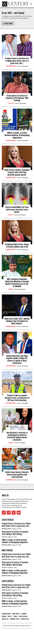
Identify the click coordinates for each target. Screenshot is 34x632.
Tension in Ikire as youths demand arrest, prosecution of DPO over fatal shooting (17, 397)
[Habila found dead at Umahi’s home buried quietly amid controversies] (17, 460)
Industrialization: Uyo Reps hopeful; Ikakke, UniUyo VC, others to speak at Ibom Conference (17, 359)
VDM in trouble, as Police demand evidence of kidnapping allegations (17, 135)
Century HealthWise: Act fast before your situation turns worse (17, 209)
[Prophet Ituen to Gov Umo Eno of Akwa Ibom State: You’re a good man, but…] (17, 46)
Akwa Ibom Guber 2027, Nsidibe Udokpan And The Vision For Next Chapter (17, 321)
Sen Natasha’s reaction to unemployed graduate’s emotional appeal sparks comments (17, 436)
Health (11, 215)
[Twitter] (14, 513)
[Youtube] (19, 513)
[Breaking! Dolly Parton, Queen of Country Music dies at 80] (17, 232)
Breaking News (10, 66)
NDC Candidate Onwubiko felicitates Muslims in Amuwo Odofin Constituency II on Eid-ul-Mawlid (17, 282)
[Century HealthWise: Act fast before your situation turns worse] (17, 195)
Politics (10, 103)
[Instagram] (9, 513)
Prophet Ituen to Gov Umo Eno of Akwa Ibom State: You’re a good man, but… (17, 60)
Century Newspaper (22, 66)
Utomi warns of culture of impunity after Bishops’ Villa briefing (17, 98)
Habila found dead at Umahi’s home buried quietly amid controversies (17, 474)
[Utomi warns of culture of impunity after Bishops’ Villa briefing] (17, 83)
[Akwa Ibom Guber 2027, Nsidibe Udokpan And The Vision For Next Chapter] (17, 306)
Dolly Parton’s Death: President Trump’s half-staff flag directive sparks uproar (17, 172)
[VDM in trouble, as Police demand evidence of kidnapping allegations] (17, 121)
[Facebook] (4, 513)
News (11, 289)
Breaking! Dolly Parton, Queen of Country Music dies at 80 (17, 245)
